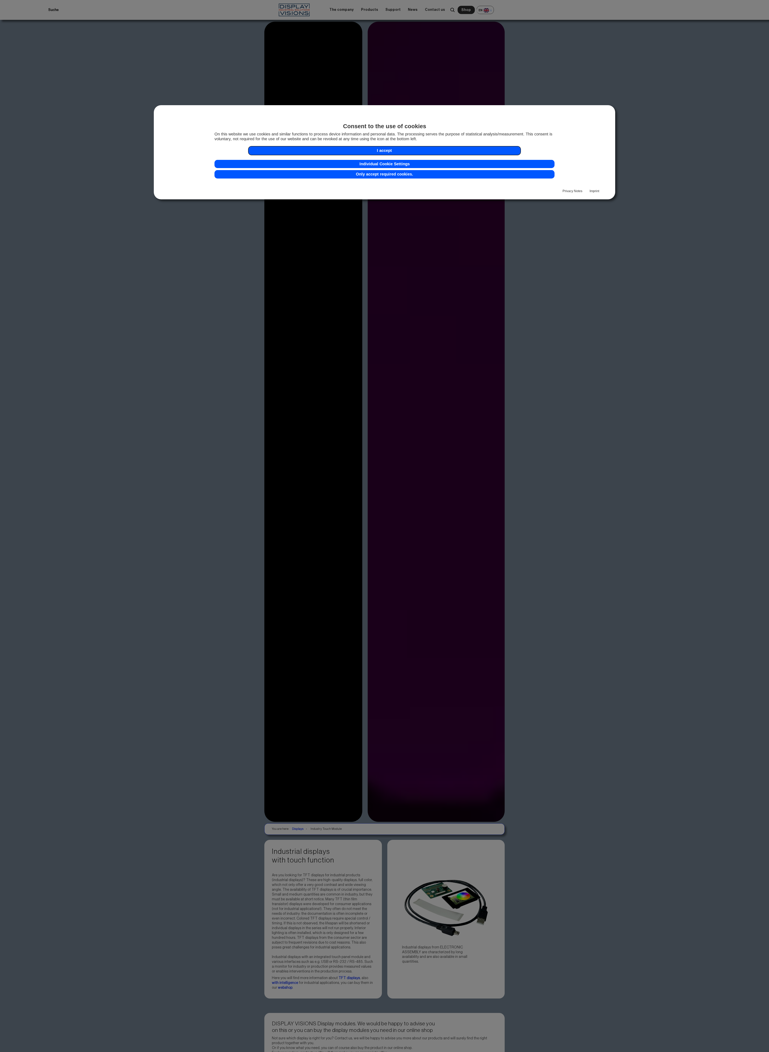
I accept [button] (384, 150)
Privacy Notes (572, 191)
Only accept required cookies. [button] (384, 174)
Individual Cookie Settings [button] (384, 164)
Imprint (594, 191)
